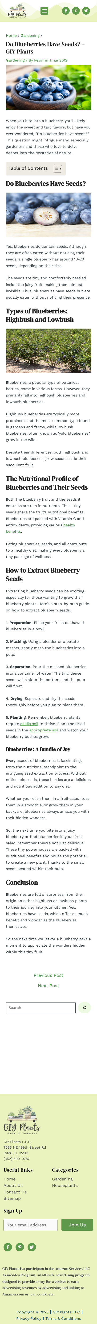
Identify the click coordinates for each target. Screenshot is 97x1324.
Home (11, 35)
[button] (44, 11)
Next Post (48, 985)
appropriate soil (43, 730)
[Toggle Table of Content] (55, 169)
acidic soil (29, 724)
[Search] (84, 1007)
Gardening (30, 35)
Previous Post (48, 975)
